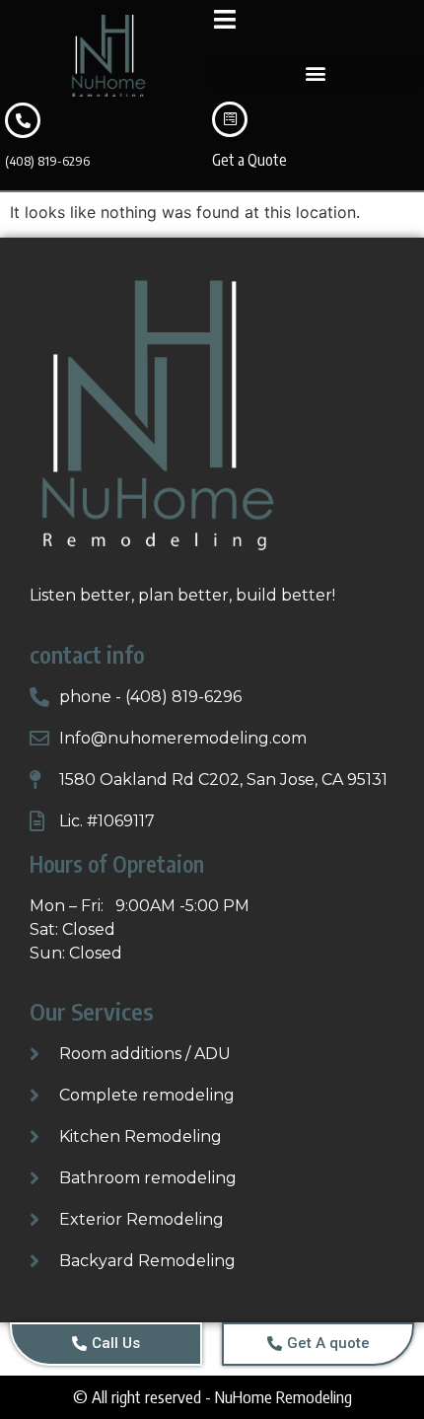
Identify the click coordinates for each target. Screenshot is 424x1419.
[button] (315, 73)
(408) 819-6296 (47, 161)
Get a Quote (249, 160)
